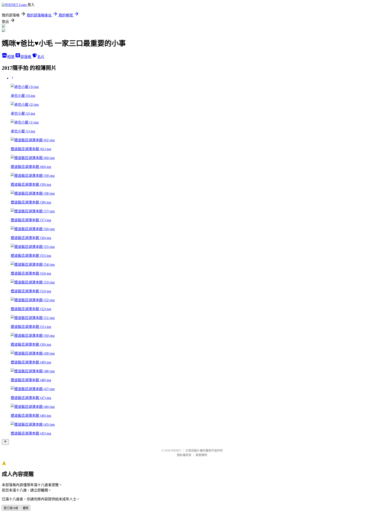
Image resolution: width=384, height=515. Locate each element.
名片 (40, 57)
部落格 (26, 57)
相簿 (11, 57)
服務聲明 (201, 455)
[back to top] (5, 442)
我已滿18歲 (11, 508)
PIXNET (176, 450)
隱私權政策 (184, 455)
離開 (25, 508)
